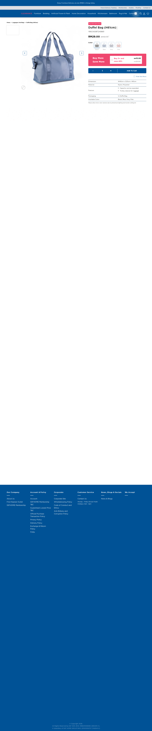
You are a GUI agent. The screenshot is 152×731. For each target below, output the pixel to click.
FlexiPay (138, 8)
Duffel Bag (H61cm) (32, 22)
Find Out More (141, 76)
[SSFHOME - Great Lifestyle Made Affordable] (10, 13)
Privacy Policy (36, 520)
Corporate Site (60, 499)
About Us (10, 499)
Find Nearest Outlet (15, 502)
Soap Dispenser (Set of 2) (76, 476)
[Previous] (25, 53)
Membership (123, 8)
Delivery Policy (36, 523)
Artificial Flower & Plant (60, 13)
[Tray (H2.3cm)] (76, 297)
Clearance (26, 13)
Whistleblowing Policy (63, 502)
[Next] (82, 53)
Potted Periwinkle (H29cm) (76, 182)
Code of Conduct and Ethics (63, 506)
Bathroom (113, 13)
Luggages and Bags (18, 22)
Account (33, 499)
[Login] (144, 13)
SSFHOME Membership (16, 505)
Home (8, 22)
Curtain (132, 13)
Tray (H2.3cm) (76, 334)
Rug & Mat (123, 13)
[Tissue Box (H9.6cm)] (76, 227)
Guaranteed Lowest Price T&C (40, 509)
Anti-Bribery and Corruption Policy (61, 512)
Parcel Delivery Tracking (109, 8)
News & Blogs (107, 499)
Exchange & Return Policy (38, 527)
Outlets (131, 8)
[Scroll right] (135, 13)
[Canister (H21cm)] (76, 368)
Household (91, 13)
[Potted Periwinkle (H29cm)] (76, 153)
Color (90, 43)
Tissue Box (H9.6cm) (76, 256)
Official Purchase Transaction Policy (37, 515)
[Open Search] (141, 13)
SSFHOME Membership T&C (39, 503)
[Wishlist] (147, 13)
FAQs (32, 532)
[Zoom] (23, 88)
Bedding (46, 13)
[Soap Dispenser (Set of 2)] (76, 439)
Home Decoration (79, 13)
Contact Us (146, 8)
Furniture (37, 13)
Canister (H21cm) (76, 405)
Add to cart (132, 71)
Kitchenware (102, 13)
